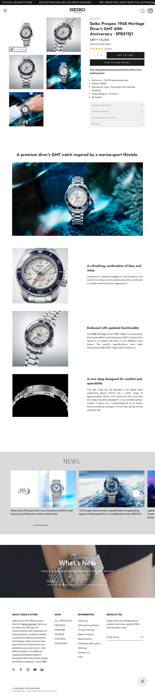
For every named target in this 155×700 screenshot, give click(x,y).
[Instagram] (27, 669)
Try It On (19, 49)
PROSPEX (95, 18)
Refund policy (85, 638)
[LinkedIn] (42, 669)
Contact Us (84, 652)
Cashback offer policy (89, 643)
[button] (117, 105)
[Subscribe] (105, 581)
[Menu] (5, 10)
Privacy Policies (86, 629)
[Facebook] (20, 669)
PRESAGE (60, 629)
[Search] (142, 11)
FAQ (80, 657)
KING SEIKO (61, 643)
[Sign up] (141, 637)
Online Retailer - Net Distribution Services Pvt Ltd (34, 691)
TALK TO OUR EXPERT (117, 62)
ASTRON (59, 634)
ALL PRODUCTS (63, 620)
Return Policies (86, 634)
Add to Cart (125, 55)
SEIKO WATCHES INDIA (29, 688)
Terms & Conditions (88, 625)
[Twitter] (13, 669)
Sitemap (82, 647)
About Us (83, 620)
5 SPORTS (60, 638)
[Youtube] (34, 669)
